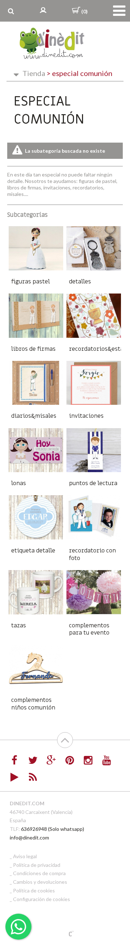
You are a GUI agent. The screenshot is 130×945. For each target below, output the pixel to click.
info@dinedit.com (29, 837)
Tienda (33, 73)
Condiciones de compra (39, 873)
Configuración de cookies (41, 899)
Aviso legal (25, 856)
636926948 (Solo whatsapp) (52, 829)
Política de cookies (34, 890)
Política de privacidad (36, 865)
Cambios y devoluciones (40, 882)
